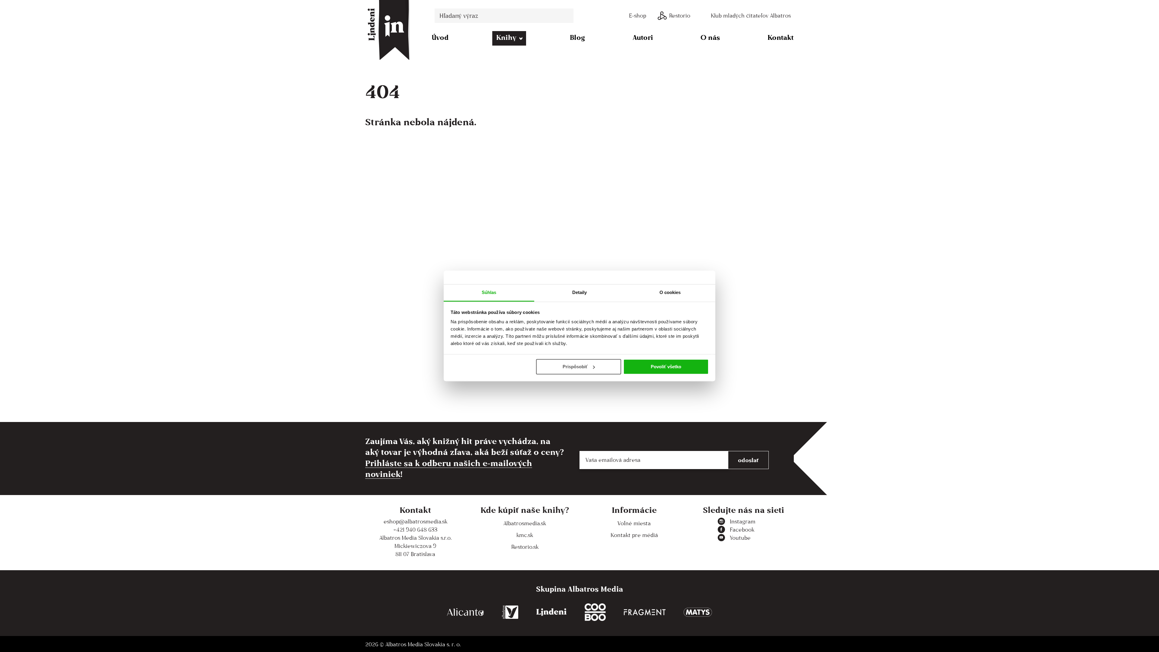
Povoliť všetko (666, 366)
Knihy (506, 37)
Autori (643, 37)
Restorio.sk (524, 547)
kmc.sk (524, 535)
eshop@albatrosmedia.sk (415, 521)
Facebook (742, 529)
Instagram (742, 521)
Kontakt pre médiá (634, 535)
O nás (710, 37)
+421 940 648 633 (415, 529)
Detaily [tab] (579, 292)
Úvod (440, 37)
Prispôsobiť (575, 366)
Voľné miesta (634, 523)
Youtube (740, 538)
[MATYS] (698, 612)
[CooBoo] (595, 612)
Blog (577, 37)
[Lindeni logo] (551, 612)
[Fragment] (645, 612)
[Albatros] (510, 612)
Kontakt (781, 37)
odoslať (748, 460)
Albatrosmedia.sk (524, 523)
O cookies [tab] (670, 292)
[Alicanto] (465, 612)
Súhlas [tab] (489, 292)
